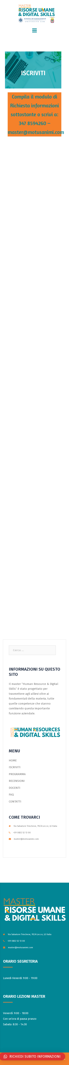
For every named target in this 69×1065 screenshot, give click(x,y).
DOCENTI (14, 788)
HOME (13, 760)
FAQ (11, 794)
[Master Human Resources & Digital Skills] (34, 13)
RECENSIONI (17, 781)
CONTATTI (15, 801)
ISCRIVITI (15, 767)
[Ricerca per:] (32, 650)
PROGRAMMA (17, 774)
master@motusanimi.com (26, 839)
